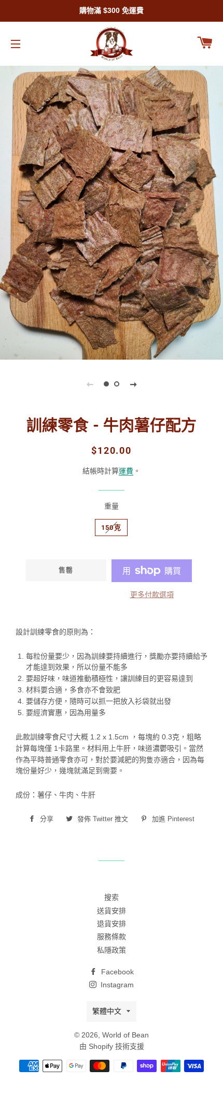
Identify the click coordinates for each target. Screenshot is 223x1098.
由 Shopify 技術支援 (111, 1046)
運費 (126, 471)
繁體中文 (106, 1011)
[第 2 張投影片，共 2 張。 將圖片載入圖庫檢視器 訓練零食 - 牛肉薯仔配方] (117, 384)
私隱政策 (111, 950)
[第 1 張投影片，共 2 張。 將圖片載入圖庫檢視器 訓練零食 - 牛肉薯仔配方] (106, 384)
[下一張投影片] (133, 384)
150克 (111, 527)
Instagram (116, 985)
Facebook (116, 972)
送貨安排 (111, 911)
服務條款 (111, 936)
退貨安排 (111, 923)
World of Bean (125, 1035)
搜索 (111, 897)
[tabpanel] (111, 211)
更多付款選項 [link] (152, 594)
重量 (111, 506)
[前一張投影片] (89, 384)
